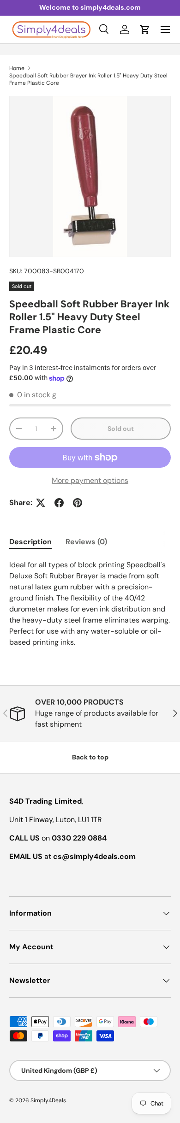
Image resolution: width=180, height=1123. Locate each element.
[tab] (30, 541)
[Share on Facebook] (59, 503)
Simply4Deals (48, 1100)
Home (16, 68)
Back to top (90, 757)
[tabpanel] (90, 603)
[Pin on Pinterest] (77, 503)
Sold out (121, 428)
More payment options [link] (90, 480)
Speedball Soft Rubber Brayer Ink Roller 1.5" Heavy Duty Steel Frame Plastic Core (88, 79)
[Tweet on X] (40, 503)
